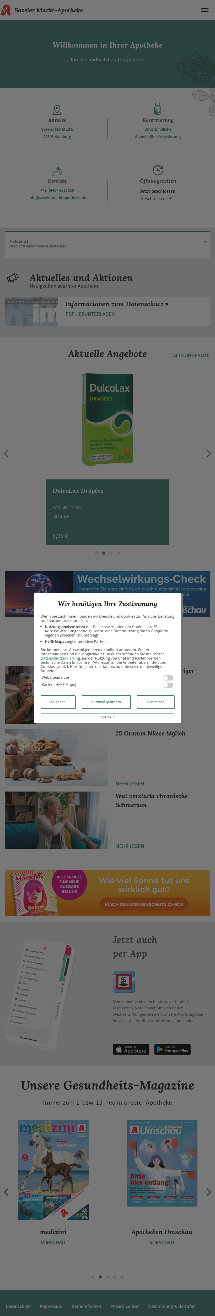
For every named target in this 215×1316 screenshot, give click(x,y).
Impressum (107, 717)
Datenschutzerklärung (60, 658)
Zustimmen (156, 701)
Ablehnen (58, 701)
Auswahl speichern (106, 701)
